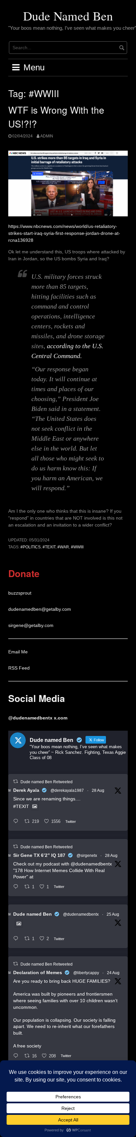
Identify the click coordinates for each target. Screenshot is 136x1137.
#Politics (30, 547)
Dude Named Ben (68, 15)
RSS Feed (19, 668)
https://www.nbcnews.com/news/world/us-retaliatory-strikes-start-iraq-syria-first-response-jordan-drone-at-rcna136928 (64, 233)
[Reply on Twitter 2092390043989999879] (17, 939)
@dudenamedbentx (91, 863)
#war (63, 547)
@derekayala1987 (67, 790)
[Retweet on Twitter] (15, 781)
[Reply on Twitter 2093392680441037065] (17, 887)
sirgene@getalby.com (30, 625)
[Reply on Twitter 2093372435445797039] (17, 822)
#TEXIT (49, 547)
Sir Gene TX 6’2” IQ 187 (39, 855)
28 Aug (98, 790)
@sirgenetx (87, 855)
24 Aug (113, 973)
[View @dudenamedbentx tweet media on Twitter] (35, 806)
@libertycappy (86, 973)
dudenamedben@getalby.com (39, 609)
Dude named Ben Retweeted (46, 782)
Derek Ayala (26, 790)
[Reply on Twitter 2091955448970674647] (17, 1056)
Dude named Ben (32, 914)
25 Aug (113, 914)
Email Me (18, 651)
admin (46, 136)
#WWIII (77, 547)
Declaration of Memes (37, 972)
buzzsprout (19, 593)
